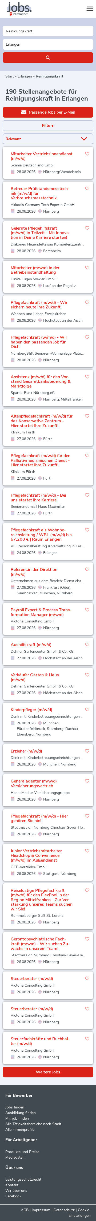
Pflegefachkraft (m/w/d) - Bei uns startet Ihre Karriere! (38, 497)
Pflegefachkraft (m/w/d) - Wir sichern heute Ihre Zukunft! (39, 305)
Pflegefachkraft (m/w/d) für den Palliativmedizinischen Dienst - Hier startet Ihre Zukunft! (40, 460)
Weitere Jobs (48, 1072)
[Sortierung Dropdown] (85, 139)
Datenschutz (64, 1210)
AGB (25, 1210)
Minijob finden (17, 1118)
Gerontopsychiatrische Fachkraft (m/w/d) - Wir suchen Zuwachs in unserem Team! (40, 943)
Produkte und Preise (22, 1151)
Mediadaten (15, 1157)
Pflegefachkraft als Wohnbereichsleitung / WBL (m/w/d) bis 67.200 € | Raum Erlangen (41, 534)
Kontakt (11, 1185)
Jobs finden (14, 1107)
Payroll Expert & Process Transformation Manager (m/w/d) (41, 612)
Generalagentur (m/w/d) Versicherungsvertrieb (34, 783)
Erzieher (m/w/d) (26, 751)
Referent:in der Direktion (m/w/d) (34, 572)
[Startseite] (24, 9)
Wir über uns (16, 1190)
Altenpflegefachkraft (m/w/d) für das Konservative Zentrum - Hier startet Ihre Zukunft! (42, 420)
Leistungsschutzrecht (23, 1179)
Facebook (13, 1196)
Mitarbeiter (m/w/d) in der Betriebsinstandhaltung (35, 270)
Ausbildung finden (20, 1112)
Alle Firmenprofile (19, 1129)
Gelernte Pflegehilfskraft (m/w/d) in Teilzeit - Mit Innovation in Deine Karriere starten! (41, 232)
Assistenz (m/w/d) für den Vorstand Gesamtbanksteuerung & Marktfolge (41, 381)
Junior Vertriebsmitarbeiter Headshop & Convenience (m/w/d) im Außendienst (36, 855)
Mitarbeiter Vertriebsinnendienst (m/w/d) (42, 156)
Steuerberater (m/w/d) (32, 979)
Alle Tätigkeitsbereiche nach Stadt (33, 1124)
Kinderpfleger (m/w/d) (31, 710)
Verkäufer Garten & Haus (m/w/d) (35, 677)
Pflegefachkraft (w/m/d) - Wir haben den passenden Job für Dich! (39, 342)
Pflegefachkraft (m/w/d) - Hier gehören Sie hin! (39, 818)
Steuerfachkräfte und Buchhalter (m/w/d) (40, 1041)
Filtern (48, 125)
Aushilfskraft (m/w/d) (31, 645)
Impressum (41, 1210)
